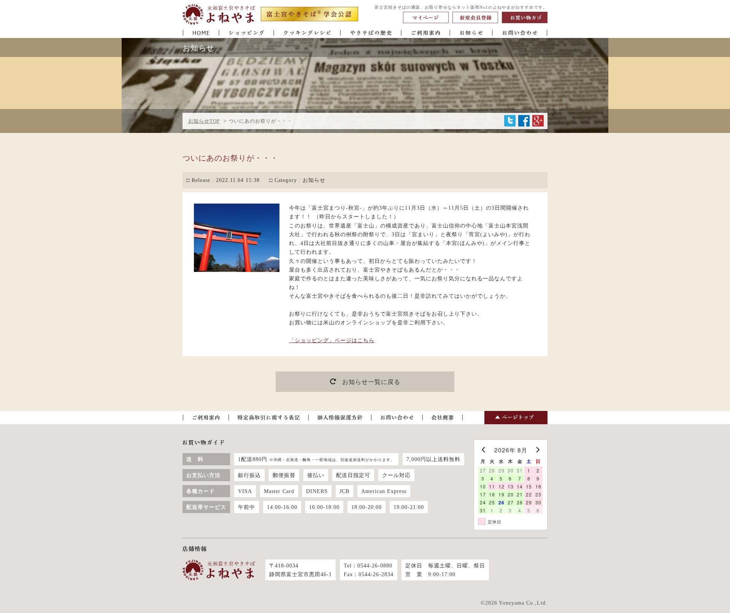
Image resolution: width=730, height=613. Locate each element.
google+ (538, 120)
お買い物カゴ (525, 17)
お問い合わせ (520, 32)
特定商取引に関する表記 (269, 417)
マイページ (426, 17)
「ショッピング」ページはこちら (332, 340)
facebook (524, 120)
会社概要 (443, 417)
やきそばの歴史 (371, 32)
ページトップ (516, 417)
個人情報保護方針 (340, 417)
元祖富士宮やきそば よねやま (218, 14)
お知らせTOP (204, 121)
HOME (200, 32)
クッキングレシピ (307, 32)
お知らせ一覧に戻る (371, 382)
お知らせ (471, 32)
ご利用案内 (426, 32)
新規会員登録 (475, 17)
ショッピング (246, 32)
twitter (510, 120)
